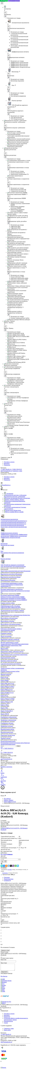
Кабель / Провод (8, 800)
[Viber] (13, 866)
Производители (8, 1021)
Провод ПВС (4, 708)
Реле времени (5, 552)
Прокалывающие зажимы (8, 657)
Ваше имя (3, 959)
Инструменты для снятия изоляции (11, 624)
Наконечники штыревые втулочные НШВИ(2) (14, 600)
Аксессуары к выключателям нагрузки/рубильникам (15, 571)
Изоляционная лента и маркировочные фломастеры (15, 615)
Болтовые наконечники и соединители (12, 589)
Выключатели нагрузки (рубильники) (11, 574)
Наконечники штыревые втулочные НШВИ (13, 598)
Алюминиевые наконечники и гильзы (11, 583)
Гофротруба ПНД (16, 607)
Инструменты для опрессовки (9, 618)
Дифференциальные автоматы (9, 533)
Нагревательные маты (7, 732)
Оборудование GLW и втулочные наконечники (14, 654)
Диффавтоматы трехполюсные (18, 536)
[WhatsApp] (16, 866)
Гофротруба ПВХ (6, 607)
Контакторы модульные (7, 545)
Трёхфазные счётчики (7, 726)
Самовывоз (5, 873)
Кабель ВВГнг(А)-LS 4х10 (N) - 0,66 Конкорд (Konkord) (14, 1005)
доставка (9, 869)
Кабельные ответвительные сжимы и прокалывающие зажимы (11, 629)
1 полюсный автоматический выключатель (13, 520)
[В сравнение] (2, 861)
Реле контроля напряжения (16, 552)
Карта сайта (7, 1030)
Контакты (7, 463)
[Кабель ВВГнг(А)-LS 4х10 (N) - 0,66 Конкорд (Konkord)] (15, 829)
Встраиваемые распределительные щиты (12, 743)
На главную (7, 798)
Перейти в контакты (6, 766)
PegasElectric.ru (6, 1007)
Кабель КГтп (4, 695)
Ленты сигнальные (6, 636)
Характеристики (8, 879)
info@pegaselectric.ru (6, 471)
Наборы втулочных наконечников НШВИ (12, 597)
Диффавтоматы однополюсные (10, 534)
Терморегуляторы (6, 738)
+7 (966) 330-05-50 (16, 469)
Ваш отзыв (4, 963)
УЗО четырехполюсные (19, 566)
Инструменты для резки (7, 621)
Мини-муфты (4, 648)
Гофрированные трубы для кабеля (10, 606)
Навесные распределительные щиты (15, 743)
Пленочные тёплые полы (8, 735)
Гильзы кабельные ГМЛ (7, 644)
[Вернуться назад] (5, 12)
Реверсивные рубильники (8, 580)
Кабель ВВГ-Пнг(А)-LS (7, 683)
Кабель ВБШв (5, 680)
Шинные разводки (6, 674)
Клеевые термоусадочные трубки (10, 671)
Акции (6, 1022)
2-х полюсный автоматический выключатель (14, 521)
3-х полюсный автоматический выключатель (13, 523)
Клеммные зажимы (6, 633)
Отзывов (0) (7, 880)
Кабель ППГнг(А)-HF (7, 701)
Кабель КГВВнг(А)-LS (7, 692)
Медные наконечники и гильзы (9, 642)
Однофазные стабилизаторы (9, 717)
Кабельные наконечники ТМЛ (12, 645)
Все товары (7, 854)
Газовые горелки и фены (8, 603)
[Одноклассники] (6, 866)
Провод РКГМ (5, 714)
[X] (11, 866)
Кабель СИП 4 (5, 705)
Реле (2, 551)
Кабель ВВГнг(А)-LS (7, 689)
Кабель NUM (4, 677)
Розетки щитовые (6, 559)
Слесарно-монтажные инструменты (11, 663)
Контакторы (4, 543)
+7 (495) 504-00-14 (6, 469)
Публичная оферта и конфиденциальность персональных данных (16, 1018)
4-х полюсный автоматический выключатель (13, 524)
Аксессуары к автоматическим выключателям (14, 527)
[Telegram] (9, 866)
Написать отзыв (5, 950)
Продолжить (4, 971)
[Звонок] (3, 1067)
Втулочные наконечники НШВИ (10, 595)
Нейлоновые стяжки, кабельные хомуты (12, 651)
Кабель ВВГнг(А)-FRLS (7, 686)
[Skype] (18, 866)
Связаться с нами (17, 471)
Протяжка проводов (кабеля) (9, 660)
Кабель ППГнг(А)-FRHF (8, 698)
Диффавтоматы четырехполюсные (10, 537)
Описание (7, 877)
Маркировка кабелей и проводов (10, 639)
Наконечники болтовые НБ (8, 590)
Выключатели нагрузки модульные (11, 577)
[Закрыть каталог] (2, 3)
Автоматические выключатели (9, 519)
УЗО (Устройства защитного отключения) (12, 565)
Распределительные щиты (8, 741)
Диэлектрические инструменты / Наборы (12, 610)
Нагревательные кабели (7, 729)
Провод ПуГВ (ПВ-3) (7, 711)
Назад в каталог (5, 806)
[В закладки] (5, 861)
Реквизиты (7, 465)
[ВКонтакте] (4, 866)
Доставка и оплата (9, 462)
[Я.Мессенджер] (2, 866)
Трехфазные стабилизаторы (8, 720)
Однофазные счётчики (7, 723)
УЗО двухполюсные (6, 566)
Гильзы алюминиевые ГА (8, 584)
